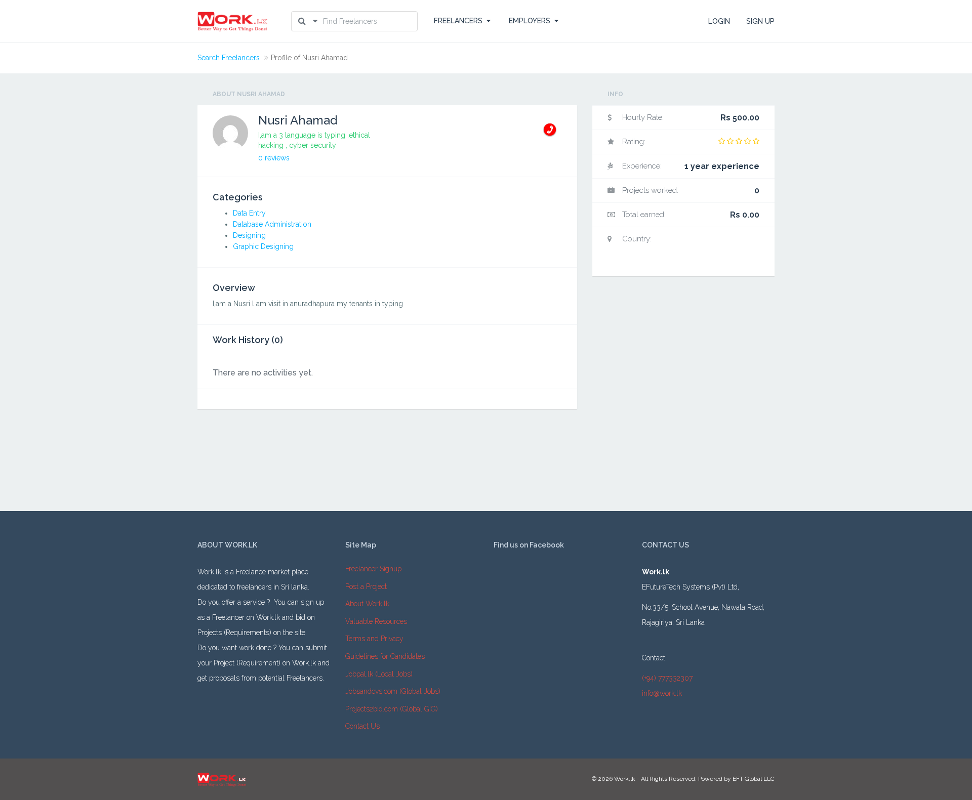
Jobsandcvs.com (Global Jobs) (392, 691)
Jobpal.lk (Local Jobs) (379, 674)
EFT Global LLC (754, 778)
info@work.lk (662, 693)
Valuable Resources (376, 621)
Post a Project (366, 586)
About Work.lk (367, 604)
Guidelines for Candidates (385, 656)
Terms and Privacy (374, 639)
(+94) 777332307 (667, 678)
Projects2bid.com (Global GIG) (391, 709)
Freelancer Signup (373, 569)
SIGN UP (760, 21)
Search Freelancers (228, 58)
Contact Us (362, 726)
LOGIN (719, 21)
